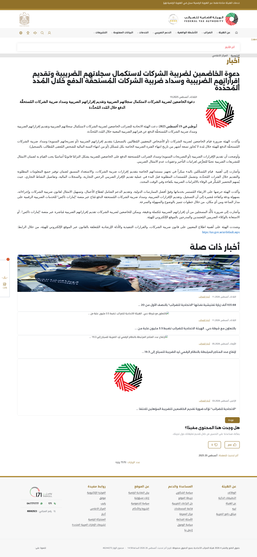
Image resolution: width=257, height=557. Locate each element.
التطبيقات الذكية (227, 498)
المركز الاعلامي (98, 508)
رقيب (103, 503)
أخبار (103, 514)
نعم (230, 444)
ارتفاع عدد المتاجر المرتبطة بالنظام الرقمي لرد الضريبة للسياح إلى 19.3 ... (189, 352)
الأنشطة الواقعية (187, 32)
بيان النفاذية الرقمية (138, 492)
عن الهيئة (224, 32)
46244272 (107, 548)
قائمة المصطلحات (183, 508)
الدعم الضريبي (163, 32)
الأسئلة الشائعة (184, 519)
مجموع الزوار (118, 548)
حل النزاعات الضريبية (182, 503)
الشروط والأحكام (140, 508)
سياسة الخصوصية (140, 503)
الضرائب (208, 32)
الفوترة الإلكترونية (96, 492)
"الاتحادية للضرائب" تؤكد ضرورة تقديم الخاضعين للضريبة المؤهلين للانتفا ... (186, 409)
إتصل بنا (188, 530)
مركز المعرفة (186, 514)
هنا (165, 3)
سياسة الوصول (185, 525)
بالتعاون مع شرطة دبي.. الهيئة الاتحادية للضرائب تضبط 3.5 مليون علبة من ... (185, 328)
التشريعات (101, 32)
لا (212, 444)
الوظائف (232, 492)
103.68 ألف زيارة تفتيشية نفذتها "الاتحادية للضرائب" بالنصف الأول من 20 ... (187, 305)
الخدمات (144, 32)
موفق (102, 498)
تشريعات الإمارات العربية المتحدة (89, 525)
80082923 (32, 511)
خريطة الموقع (185, 498)
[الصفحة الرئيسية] (236, 33)
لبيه (234, 508)
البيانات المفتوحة (123, 32)
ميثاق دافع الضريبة (226, 514)
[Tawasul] (41, 492)
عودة (231, 420)
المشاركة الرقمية (97, 519)
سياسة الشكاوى (184, 492)
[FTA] (211, 19)
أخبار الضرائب (204, 296)
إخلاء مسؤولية (141, 498)
